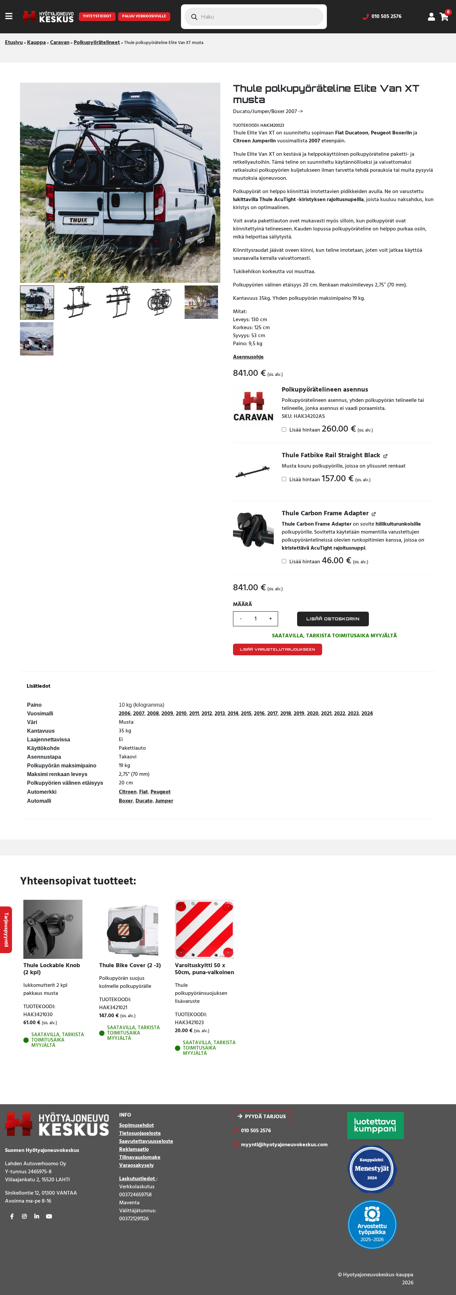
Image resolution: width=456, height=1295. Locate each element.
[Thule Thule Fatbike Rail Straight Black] (253, 472)
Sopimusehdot (136, 1125)
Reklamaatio (134, 1149)
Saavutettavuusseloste (146, 1141)
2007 (139, 713)
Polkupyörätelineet (97, 42)
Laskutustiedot (137, 1179)
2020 (312, 713)
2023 (353, 713)
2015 (246, 713)
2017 (272, 713)
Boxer (126, 801)
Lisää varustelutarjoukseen (277, 649)
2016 (259, 713)
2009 (167, 713)
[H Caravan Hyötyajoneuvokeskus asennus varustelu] (253, 406)
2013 (220, 713)
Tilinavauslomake (140, 1157)
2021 (326, 713)
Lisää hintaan (330, 430)
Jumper (164, 801)
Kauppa (36, 42)
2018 (285, 713)
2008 (153, 713)
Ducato (144, 801)
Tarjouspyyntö (6, 929)
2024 (367, 713)
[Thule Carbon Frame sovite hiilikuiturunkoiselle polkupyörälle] (253, 530)
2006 (125, 713)
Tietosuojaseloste (140, 1133)
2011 (194, 713)
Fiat (143, 792)
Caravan (59, 42)
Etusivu (14, 42)
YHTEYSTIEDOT (97, 16)
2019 (299, 713)
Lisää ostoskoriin (333, 618)
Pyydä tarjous (265, 1117)
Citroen (128, 792)
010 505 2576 (387, 17)
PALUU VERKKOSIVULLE (144, 16)
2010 (181, 713)
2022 (339, 713)
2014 (233, 713)
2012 (207, 713)
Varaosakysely (136, 1165)
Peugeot (161, 792)
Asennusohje (248, 357)
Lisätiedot (38, 686)
